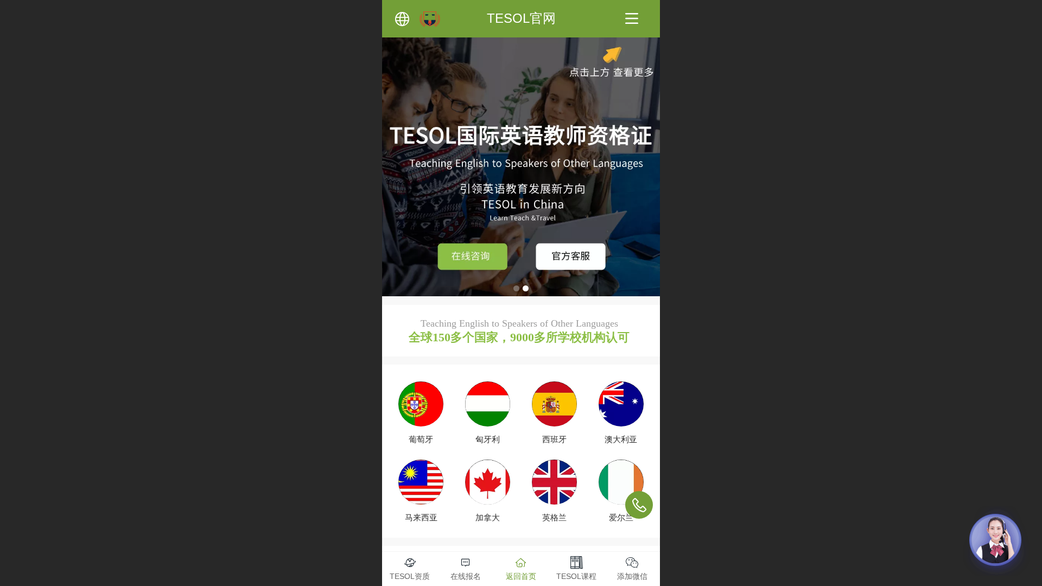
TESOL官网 (521, 18)
